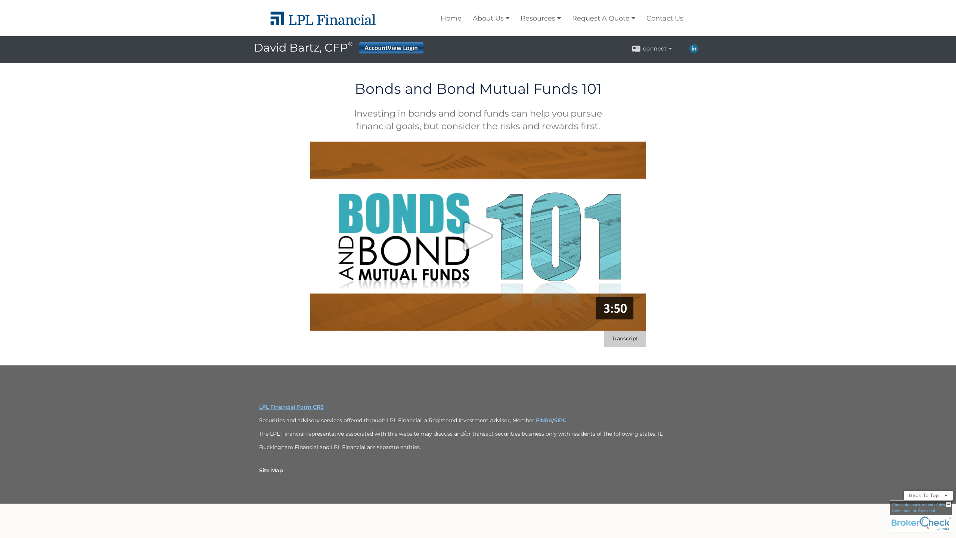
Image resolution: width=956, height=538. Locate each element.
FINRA (544, 420)
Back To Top (925, 495)
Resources (538, 18)
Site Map (271, 470)
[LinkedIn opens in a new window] (693, 51)
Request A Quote (601, 18)
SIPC (560, 420)
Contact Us (664, 18)
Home (451, 18)
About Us (488, 18)
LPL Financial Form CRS (291, 407)
